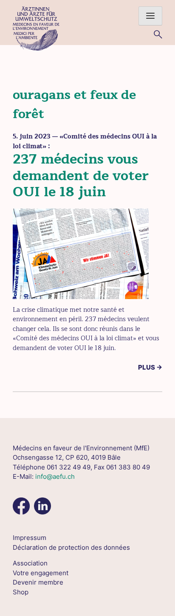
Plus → (150, 367)
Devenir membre (38, 582)
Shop (20, 592)
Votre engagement (40, 573)
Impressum (29, 538)
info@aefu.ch (55, 476)
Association (30, 563)
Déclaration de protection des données (71, 547)
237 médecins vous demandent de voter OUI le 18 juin (81, 175)
